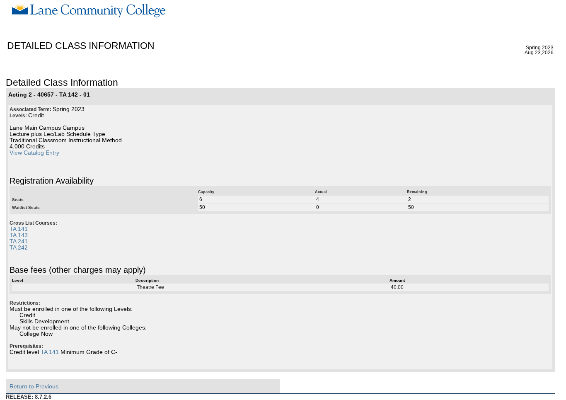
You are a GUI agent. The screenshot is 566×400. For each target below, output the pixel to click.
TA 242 (19, 248)
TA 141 (19, 229)
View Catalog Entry (34, 153)
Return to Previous (34, 386)
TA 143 (19, 235)
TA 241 (19, 241)
